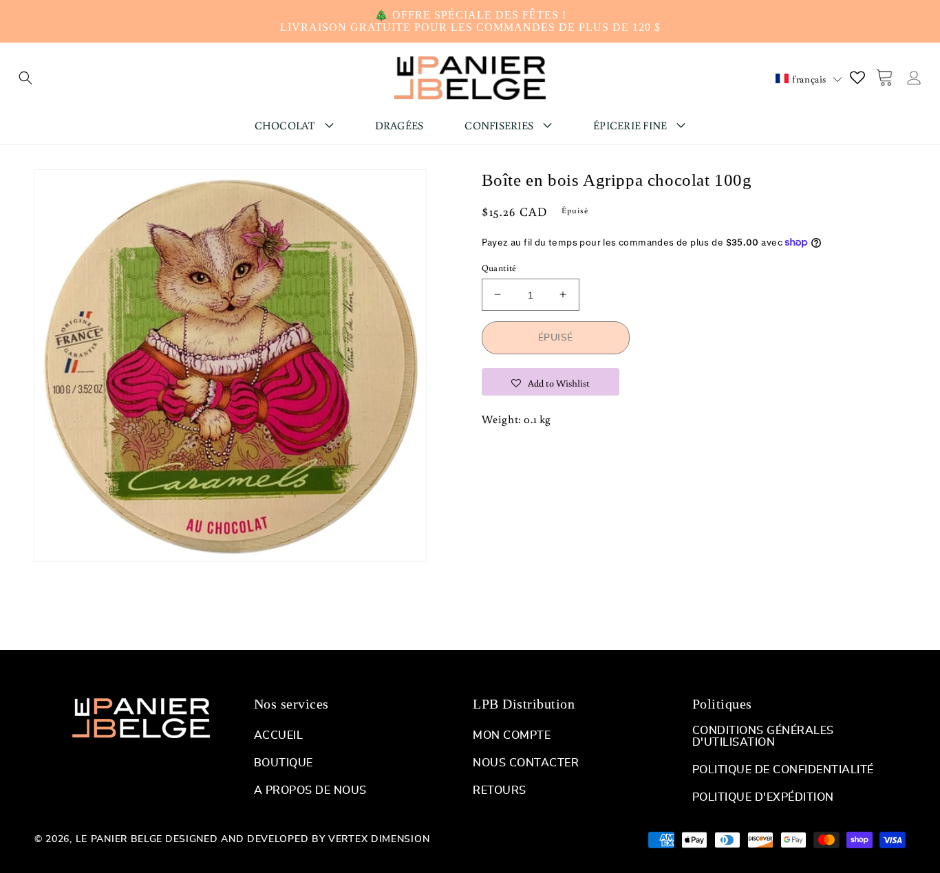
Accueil (278, 735)
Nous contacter (526, 762)
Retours (499, 790)
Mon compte (512, 735)
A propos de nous (310, 790)
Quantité (499, 267)
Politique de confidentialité (783, 769)
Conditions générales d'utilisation (763, 736)
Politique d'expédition (763, 797)
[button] (25, 78)
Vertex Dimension (378, 839)
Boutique (283, 762)
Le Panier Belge (119, 839)
